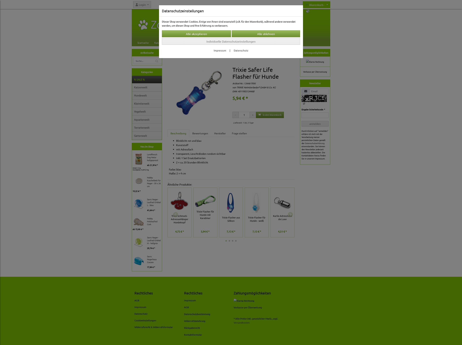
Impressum (220, 50)
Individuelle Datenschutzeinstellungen (231, 41)
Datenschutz (241, 50)
